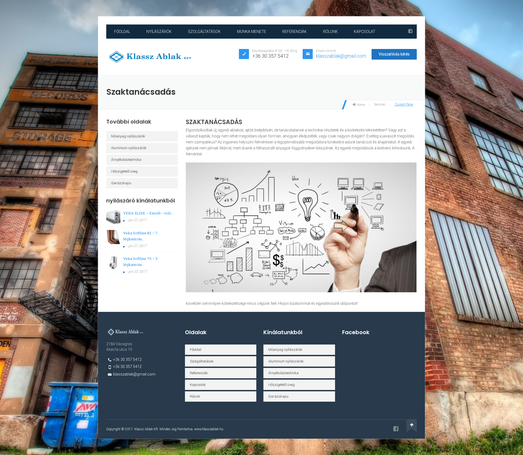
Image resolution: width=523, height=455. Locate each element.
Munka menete (251, 31)
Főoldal (122, 31)
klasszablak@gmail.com (341, 56)
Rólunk (330, 31)
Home (360, 105)
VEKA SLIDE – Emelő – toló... (148, 213)
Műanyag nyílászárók (128, 136)
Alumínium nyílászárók (129, 148)
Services (379, 104)
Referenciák (294, 31)
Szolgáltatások (204, 31)
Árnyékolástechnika (126, 160)
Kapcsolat (364, 31)
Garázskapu (121, 183)
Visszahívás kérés (394, 54)
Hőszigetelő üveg (124, 171)
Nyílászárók (159, 31)
